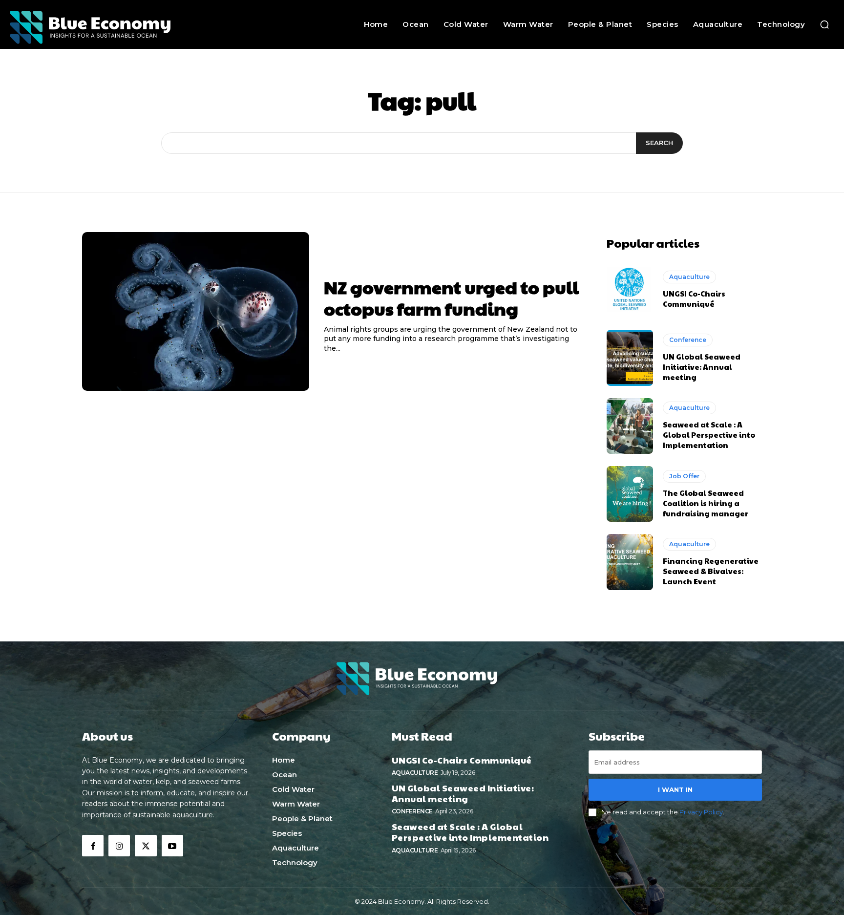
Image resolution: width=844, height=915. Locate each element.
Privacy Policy (701, 812)
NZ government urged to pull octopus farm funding (451, 297)
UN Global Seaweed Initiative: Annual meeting (701, 366)
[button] (824, 24)
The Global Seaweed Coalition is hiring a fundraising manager (705, 503)
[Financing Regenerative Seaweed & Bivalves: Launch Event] (630, 562)
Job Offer (684, 476)
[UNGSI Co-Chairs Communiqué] (630, 290)
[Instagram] (119, 845)
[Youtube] (172, 845)
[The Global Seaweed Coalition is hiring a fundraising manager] (630, 494)
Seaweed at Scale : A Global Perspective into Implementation (709, 434)
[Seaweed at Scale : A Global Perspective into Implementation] (630, 426)
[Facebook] (93, 845)
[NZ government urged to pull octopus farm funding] (195, 311)
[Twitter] (145, 845)
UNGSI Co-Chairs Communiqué (694, 298)
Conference (687, 339)
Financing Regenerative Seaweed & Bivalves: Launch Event (711, 570)
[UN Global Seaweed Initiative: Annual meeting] (630, 357)
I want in (675, 789)
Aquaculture (689, 276)
